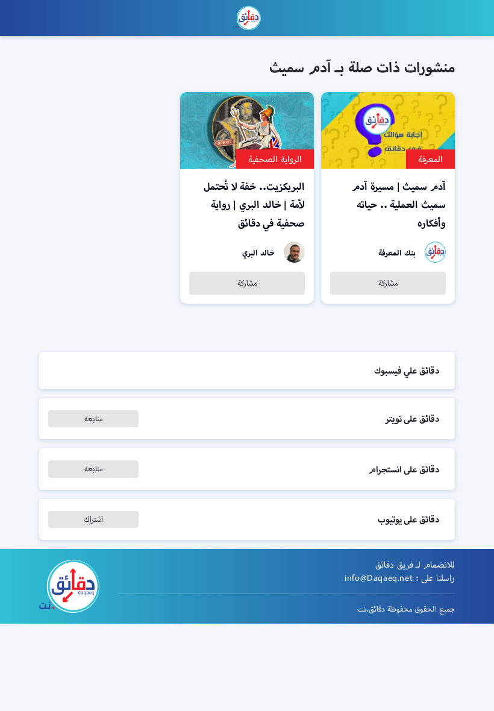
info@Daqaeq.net (379, 578)
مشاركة (388, 283)
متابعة (93, 418)
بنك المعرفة (397, 253)
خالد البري (258, 253)
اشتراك (93, 519)
